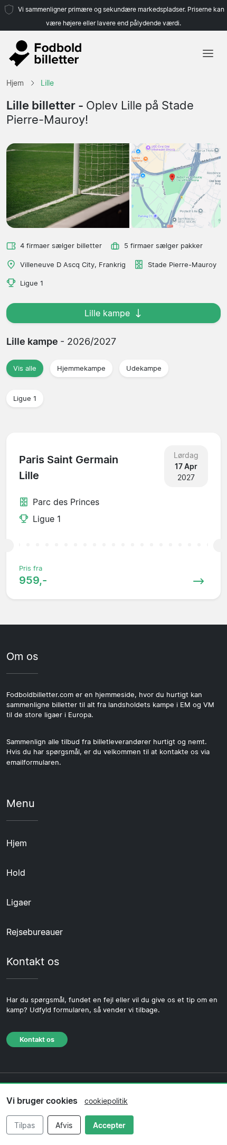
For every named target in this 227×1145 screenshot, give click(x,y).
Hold (15, 872)
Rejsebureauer (34, 932)
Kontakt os (37, 1039)
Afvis (63, 1125)
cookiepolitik (106, 1100)
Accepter (109, 1125)
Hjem (16, 843)
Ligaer (18, 902)
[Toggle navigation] (208, 53)
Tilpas (24, 1125)
